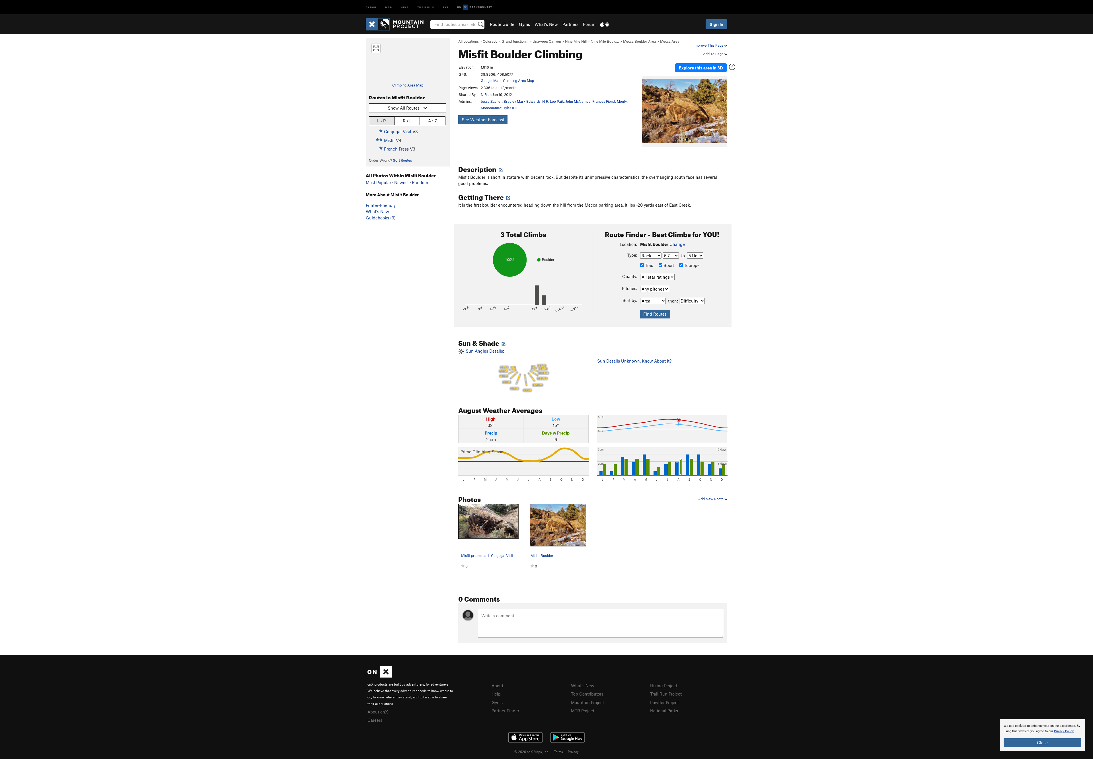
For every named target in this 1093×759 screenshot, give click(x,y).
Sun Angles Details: (506, 370)
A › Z (432, 120)
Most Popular (378, 182)
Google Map (490, 80)
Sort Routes (402, 160)
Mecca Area (669, 41)
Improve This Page (708, 45)
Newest (401, 182)
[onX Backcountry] (474, 7)
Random (420, 182)
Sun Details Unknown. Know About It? (634, 360)
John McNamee (578, 101)
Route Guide (502, 24)
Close (1042, 742)
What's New (546, 24)
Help (496, 693)
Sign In (716, 24)
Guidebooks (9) (381, 217)
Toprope (691, 265)
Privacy (573, 752)
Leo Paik (557, 101)
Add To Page (713, 54)
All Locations (468, 41)
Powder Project (664, 702)
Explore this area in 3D (701, 67)
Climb (371, 7)
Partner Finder (505, 710)
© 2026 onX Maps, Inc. (531, 752)
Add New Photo (711, 499)
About (497, 685)
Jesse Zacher (491, 101)
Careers (374, 720)
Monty (622, 101)
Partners (570, 24)
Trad (649, 265)
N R (484, 94)
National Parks (664, 710)
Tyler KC (510, 108)
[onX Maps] (379, 675)
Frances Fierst (603, 101)
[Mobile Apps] (604, 24)
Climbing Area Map (407, 85)
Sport (668, 265)
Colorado (490, 41)
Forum (589, 24)
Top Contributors (587, 693)
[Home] (397, 24)
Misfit (389, 140)
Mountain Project (587, 702)
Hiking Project (663, 685)
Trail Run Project (666, 693)
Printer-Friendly (381, 205)
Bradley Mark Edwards (522, 101)
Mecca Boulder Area (639, 41)
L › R (381, 120)
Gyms (524, 24)
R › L (407, 120)
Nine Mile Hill (576, 41)
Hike (405, 7)
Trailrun (425, 7)
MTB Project (582, 710)
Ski (446, 7)
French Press (396, 148)
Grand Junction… (515, 41)
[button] (647, 111)
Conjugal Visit (397, 131)
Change (677, 244)
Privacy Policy (1064, 731)
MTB (388, 7)
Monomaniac (491, 108)
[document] (1042, 735)
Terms (558, 752)
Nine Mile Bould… (605, 41)
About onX (377, 711)
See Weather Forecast (483, 119)
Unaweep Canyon (547, 41)
